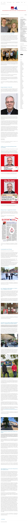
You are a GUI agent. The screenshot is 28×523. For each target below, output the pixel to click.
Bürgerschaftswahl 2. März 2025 (6, 87)
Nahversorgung (8, 464)
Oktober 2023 (21, 72)
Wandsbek (23, 41)
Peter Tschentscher (23, 38)
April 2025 (21, 66)
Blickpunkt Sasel (22, 23)
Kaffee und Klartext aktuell (23, 47)
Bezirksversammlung (4, 317)
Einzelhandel (2, 464)
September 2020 (22, 81)
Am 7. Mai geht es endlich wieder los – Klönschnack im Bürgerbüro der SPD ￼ (9, 289)
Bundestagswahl (22, 24)
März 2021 (21, 79)
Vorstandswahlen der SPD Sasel (6, 249)
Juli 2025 (21, 65)
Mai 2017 (21, 106)
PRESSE (22, 2)
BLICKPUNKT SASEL (18, 2)
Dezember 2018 (21, 94)
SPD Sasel (4, 2)
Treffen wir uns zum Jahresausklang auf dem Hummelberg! (8, 147)
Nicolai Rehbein (11, 81)
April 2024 (21, 71)
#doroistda (22, 19)
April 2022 (21, 74)
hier (14, 215)
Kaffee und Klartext (9, 2)
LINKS (24, 2)
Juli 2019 (21, 89)
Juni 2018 (21, 98)
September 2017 (22, 103)
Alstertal (17, 462)
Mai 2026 (21, 61)
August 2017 (21, 104)
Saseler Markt (14, 205)
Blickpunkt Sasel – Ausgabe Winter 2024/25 (8, 209)
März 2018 (21, 99)
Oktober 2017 (21, 102)
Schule (25, 39)
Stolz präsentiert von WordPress (4, 521)
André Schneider (2, 318)
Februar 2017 (21, 108)
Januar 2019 (21, 93)
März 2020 (21, 84)
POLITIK (13, 2)
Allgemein (15, 81)
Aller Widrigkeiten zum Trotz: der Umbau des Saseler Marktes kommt (9, 469)
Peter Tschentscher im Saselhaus (23, 50)
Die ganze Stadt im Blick (23, 27)
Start (1, 2)
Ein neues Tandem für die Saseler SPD (7, 33)
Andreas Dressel (23, 19)
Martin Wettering (14, 173)
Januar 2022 (21, 75)
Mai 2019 (21, 90)
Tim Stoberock (23, 40)
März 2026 (21, 62)
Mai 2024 (21, 70)
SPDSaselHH (11, 141)
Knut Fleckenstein (23, 32)
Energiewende (24, 29)
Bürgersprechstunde (22, 25)
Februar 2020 (21, 85)
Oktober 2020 (21, 80)
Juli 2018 (21, 97)
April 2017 (21, 107)
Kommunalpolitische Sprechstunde (23, 34)
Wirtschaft (7, 413)
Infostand (8, 205)
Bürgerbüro (5, 318)
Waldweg (14, 464)
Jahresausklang (11, 173)
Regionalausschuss (8, 317)
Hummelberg (8, 173)
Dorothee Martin (23, 28)
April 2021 (21, 78)
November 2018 (22, 95)
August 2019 (21, 88)
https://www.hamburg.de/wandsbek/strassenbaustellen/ (10, 409)
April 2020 (21, 83)
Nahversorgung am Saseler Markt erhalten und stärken (9, 432)
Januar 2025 (21, 67)
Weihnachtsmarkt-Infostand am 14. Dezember (9, 177)
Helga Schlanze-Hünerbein (22, 30)
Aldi (13, 463)
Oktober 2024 (21, 69)
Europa (26, 29)
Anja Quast (22, 22)
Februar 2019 (21, 92)
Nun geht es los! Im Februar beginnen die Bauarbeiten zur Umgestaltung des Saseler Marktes (9, 323)
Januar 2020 (21, 86)
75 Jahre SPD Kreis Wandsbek (23, 49)
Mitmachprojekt (22, 36)
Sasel (16, 81)
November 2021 (22, 76)
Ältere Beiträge (3, 519)
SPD (3, 283)
